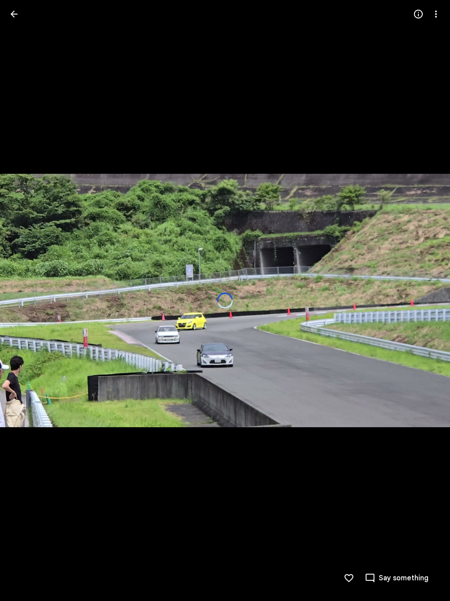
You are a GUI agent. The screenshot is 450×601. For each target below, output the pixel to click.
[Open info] (418, 14)
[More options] (436, 14)
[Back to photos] (14, 14)
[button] (396, 578)
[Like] (349, 578)
